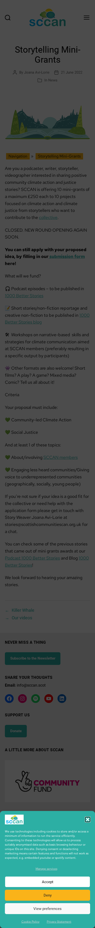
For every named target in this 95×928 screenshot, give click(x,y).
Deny (48, 895)
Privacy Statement (59, 922)
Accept (47, 882)
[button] (87, 819)
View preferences (47, 909)
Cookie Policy (30, 922)
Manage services (46, 869)
